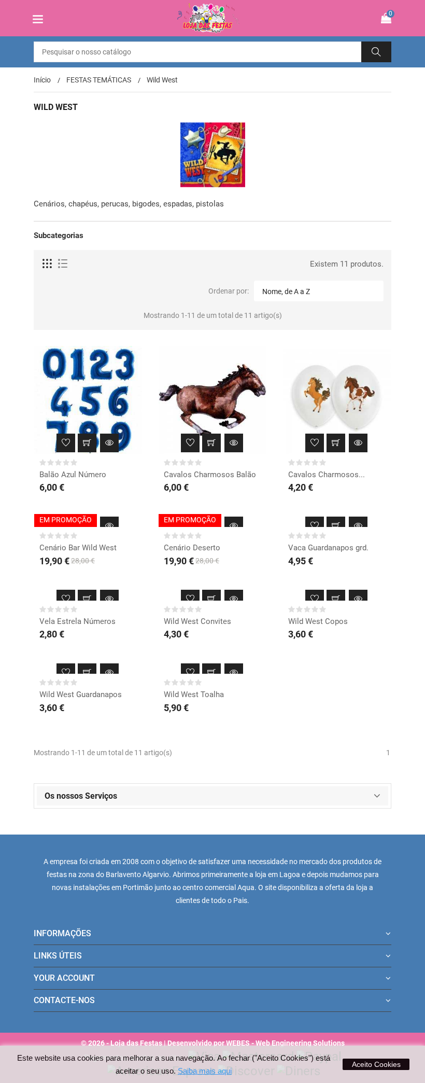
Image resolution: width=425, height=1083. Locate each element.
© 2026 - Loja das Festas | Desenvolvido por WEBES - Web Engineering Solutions (213, 1043)
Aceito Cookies (376, 1064)
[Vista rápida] (109, 443)
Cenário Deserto (192, 547)
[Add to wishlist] (65, 443)
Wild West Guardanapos (80, 694)
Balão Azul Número (72, 474)
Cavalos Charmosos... (326, 474)
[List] (62, 264)
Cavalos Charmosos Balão (210, 474)
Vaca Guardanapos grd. (328, 547)
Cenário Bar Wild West (78, 547)
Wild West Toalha (194, 694)
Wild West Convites (197, 621)
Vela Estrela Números (77, 621)
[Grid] (47, 264)
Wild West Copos (318, 621)
